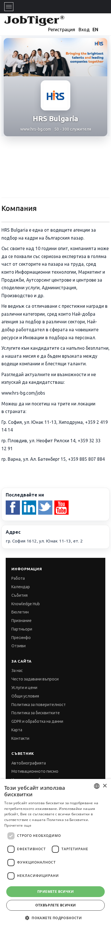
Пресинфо (21, 637)
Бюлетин (20, 612)
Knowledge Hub (25, 604)
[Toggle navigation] (8, 6)
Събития (19, 595)
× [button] (104, 786)
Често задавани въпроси (35, 679)
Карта (16, 730)
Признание (21, 620)
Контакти (20, 738)
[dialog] (55, 853)
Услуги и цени (24, 687)
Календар (20, 587)
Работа (18, 578)
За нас (17, 670)
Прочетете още (17, 825)
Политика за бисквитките (35, 713)
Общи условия (25, 696)
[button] (55, 917)
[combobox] (97, 786)
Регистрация (61, 29)
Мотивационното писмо (34, 771)
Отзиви (18, 646)
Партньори (21, 629)
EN (95, 29)
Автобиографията (28, 763)
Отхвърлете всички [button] (55, 905)
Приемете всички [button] (55, 891)
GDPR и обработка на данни (37, 721)
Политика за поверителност (38, 704)
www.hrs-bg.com (35, 129)
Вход (84, 29)
